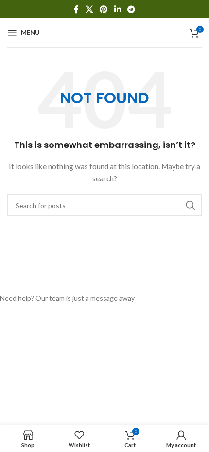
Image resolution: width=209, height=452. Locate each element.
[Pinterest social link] (104, 9)
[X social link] (89, 9)
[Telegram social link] (131, 9)
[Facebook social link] (76, 9)
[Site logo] (104, 32)
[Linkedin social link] (117, 9)
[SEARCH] (190, 205)
